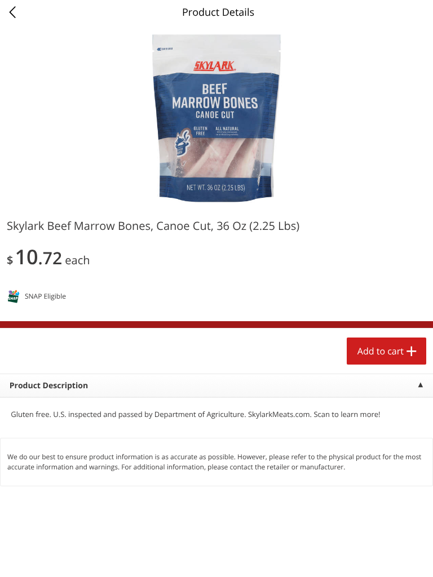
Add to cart (380, 351)
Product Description (49, 385)
